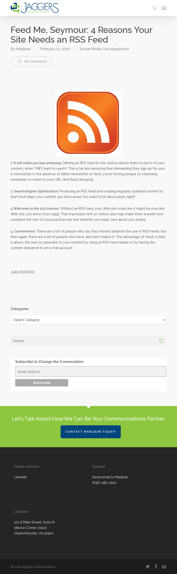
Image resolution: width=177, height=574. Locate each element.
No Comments (35, 61)
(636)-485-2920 (104, 482)
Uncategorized (116, 49)
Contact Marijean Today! (90, 431)
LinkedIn (20, 477)
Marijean (23, 49)
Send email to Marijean (110, 477)
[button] (163, 8)
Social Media (90, 49)
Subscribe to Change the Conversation (49, 362)
